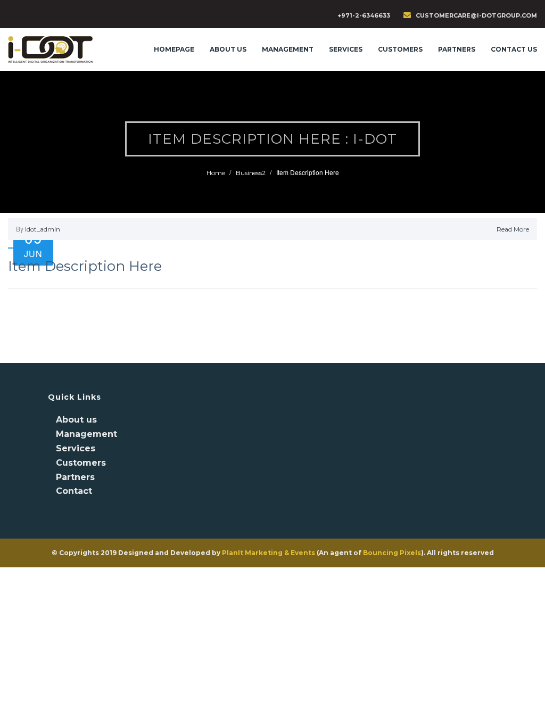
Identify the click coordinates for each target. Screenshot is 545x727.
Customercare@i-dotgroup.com (476, 15)
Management (287, 49)
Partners (456, 49)
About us (228, 49)
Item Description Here (85, 266)
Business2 (251, 173)
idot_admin (42, 229)
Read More (513, 229)
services (345, 49)
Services (75, 448)
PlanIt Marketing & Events (268, 553)
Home (216, 173)
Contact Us (514, 49)
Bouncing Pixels (392, 553)
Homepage (174, 49)
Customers (400, 49)
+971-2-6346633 (363, 15)
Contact (74, 491)
